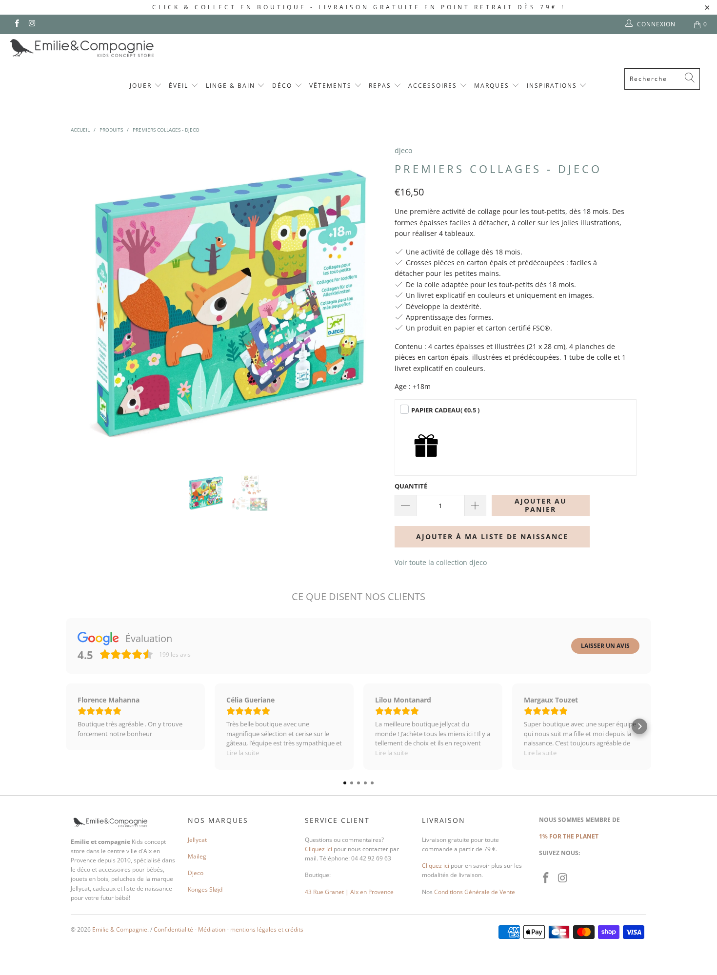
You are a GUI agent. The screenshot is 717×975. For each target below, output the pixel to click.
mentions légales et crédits (266, 929)
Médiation (211, 929)
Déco (283, 85)
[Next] (368, 302)
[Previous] (87, 302)
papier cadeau (445, 410)
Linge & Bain (232, 85)
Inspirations (553, 85)
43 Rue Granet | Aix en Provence (349, 892)
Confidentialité (173, 929)
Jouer (142, 85)
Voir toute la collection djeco (441, 562)
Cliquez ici (318, 849)
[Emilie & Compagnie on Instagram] (31, 24)
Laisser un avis (605, 646)
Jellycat (197, 840)
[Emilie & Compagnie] (107, 48)
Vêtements (331, 85)
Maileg (197, 856)
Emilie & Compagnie (119, 929)
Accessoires (433, 85)
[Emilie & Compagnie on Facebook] (16, 24)
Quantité (411, 486)
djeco (403, 150)
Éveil (180, 85)
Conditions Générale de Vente (474, 892)
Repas (381, 85)
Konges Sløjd (205, 889)
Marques (493, 85)
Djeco (195, 873)
